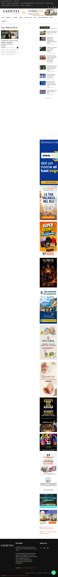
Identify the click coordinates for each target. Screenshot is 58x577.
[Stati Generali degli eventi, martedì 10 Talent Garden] (43, 76)
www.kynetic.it (27, 575)
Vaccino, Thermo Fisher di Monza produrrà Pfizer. (52, 92)
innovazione (8, 575)
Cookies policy (19, 563)
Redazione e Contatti (30, 573)
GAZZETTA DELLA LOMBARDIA (13, 3)
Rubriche (4, 21)
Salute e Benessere (42, 17)
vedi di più (48, 98)
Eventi (20, 17)
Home (3, 17)
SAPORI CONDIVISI (15, 5)
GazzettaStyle (28, 17)
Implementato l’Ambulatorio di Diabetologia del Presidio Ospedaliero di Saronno (52, 40)
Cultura (15, 17)
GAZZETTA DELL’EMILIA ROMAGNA (27, 3)
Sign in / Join (16, 1)
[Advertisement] (48, 110)
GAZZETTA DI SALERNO (5, 5)
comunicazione (15, 575)
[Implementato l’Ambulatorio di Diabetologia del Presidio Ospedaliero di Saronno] (43, 39)
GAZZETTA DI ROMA (39, 3)
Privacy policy (39, 573)
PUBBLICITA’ (28, 5)
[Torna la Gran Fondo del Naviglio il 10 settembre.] (43, 33)
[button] (48, 7)
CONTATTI (22, 5)
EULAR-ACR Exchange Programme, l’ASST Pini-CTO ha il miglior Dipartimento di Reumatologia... (52, 58)
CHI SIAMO (3, 3)
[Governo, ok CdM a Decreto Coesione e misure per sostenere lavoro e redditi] (43, 83)
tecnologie (21, 575)
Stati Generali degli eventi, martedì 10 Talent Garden (51, 76)
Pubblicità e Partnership (48, 573)
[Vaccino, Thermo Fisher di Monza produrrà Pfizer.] (43, 92)
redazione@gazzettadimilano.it (28, 568)
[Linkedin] (56, 7)
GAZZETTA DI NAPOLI (49, 3)
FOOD (34, 17)
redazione (3, 47)
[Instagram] (53, 7)
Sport (50, 17)
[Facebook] (51, 7)
